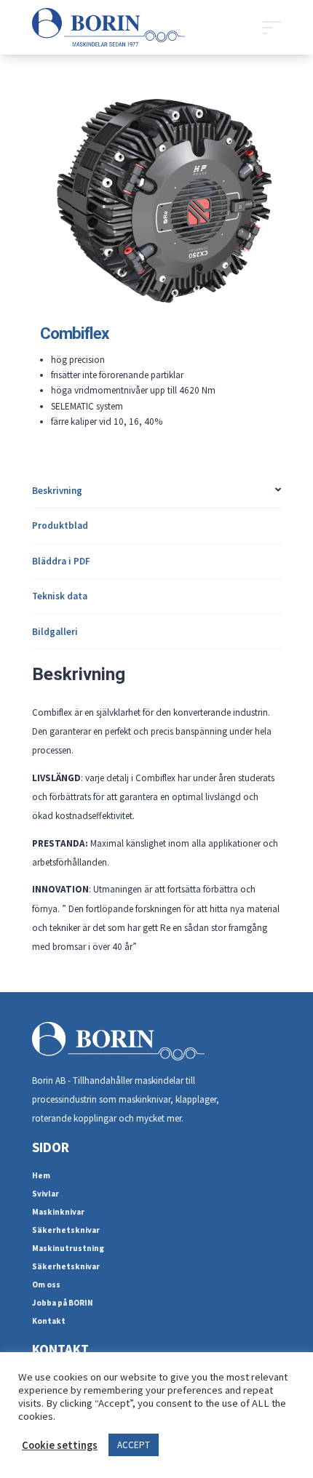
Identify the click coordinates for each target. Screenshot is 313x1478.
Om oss (46, 1284)
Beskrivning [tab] (57, 490)
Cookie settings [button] (60, 1445)
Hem (41, 1175)
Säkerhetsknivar (66, 1230)
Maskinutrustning (68, 1248)
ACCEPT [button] (133, 1445)
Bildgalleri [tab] (55, 632)
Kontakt (49, 1321)
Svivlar (45, 1194)
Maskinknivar (58, 1212)
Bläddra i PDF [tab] (61, 561)
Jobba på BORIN (62, 1303)
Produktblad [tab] (60, 525)
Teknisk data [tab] (59, 596)
